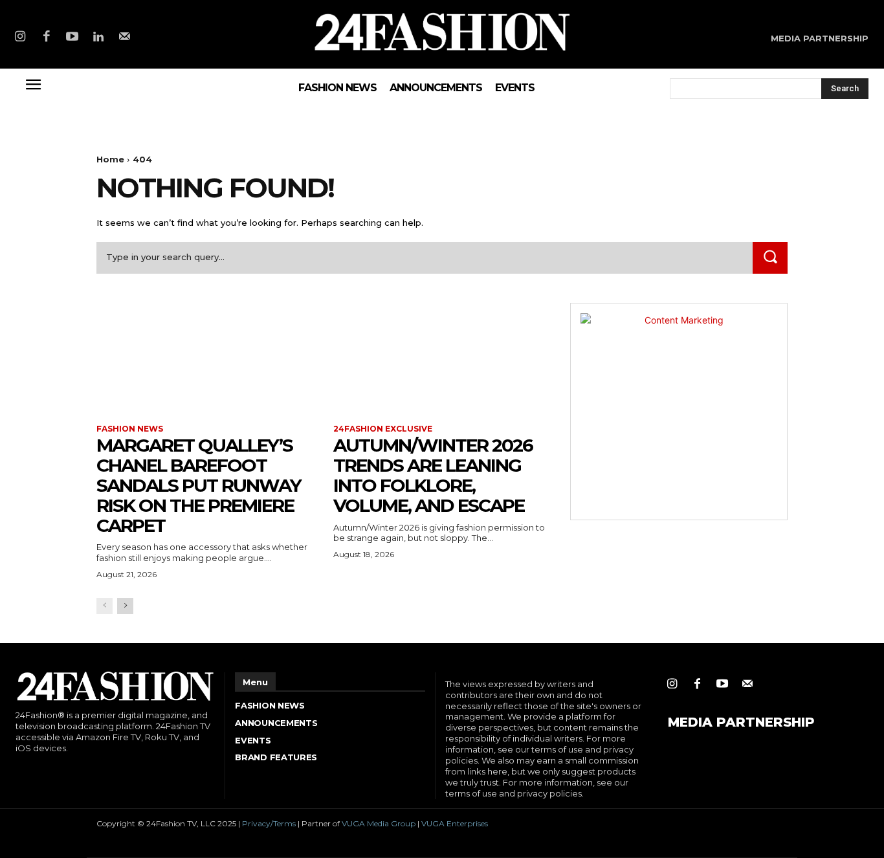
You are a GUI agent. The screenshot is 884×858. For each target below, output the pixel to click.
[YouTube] (72, 37)
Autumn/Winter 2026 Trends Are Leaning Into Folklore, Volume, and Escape (433, 475)
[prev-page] (104, 606)
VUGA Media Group (378, 823)
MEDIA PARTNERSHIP (741, 722)
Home (110, 159)
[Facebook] (46, 37)
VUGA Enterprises (454, 823)
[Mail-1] (125, 37)
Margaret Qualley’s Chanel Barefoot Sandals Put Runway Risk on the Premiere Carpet (198, 485)
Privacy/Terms (269, 823)
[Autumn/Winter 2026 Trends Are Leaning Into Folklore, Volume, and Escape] (442, 357)
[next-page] (125, 606)
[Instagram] (20, 37)
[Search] (770, 258)
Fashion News (129, 429)
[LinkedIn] (98, 37)
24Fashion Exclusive (382, 429)
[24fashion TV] (442, 31)
